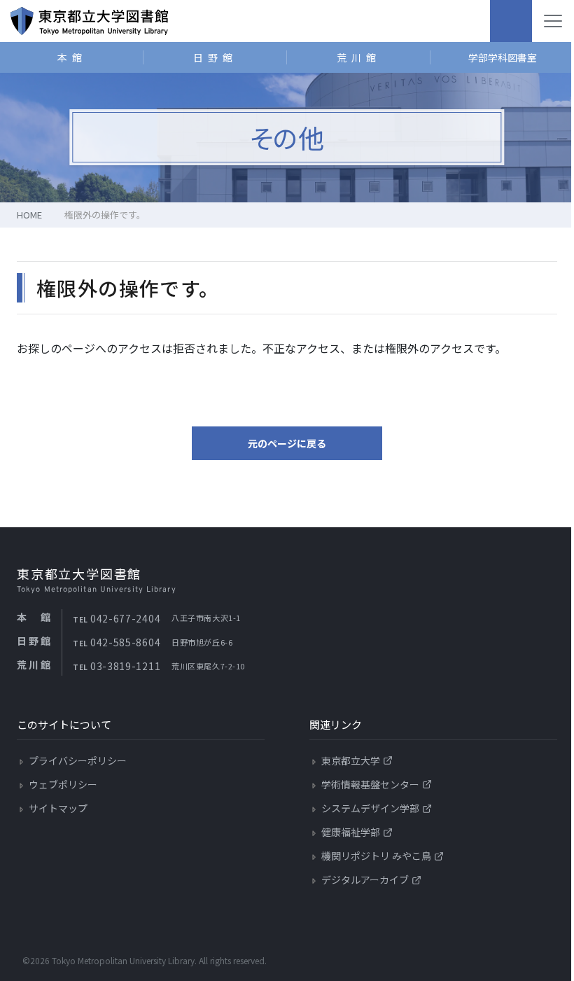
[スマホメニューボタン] (553, 21)
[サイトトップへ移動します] (89, 21)
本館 (72, 57)
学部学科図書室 (502, 57)
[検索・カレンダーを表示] (511, 21)
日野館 (215, 57)
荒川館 (359, 57)
